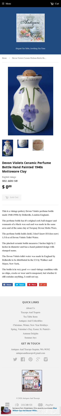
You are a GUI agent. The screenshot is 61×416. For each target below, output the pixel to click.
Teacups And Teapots (30, 312)
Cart (56, 3)
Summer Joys (30, 337)
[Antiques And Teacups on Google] (38, 360)
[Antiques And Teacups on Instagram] (46, 360)
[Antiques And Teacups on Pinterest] (30, 360)
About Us (30, 307)
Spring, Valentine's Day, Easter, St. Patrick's (30, 329)
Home (4, 58)
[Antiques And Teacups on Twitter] (15, 360)
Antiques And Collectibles (30, 320)
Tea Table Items (30, 316)
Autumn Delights (30, 333)
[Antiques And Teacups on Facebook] (23, 360)
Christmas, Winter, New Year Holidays (30, 324)
